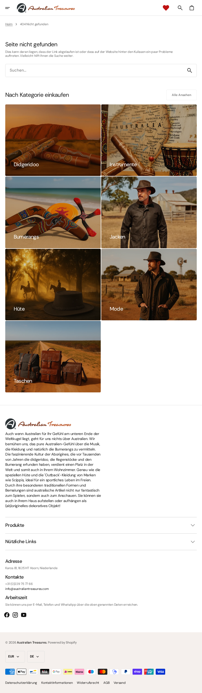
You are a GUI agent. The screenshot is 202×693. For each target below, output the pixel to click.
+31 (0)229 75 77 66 (19, 584)
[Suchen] (189, 70)
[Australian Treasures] (46, 8)
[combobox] (94, 70)
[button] (11, 8)
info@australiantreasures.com (27, 589)
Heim (9, 24)
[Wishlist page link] (166, 8)
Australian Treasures (31, 642)
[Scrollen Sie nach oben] (195, 686)
